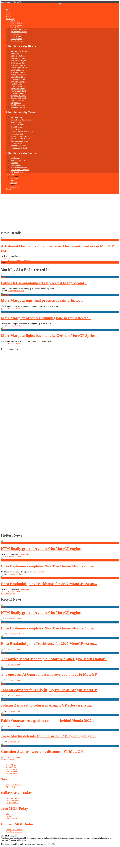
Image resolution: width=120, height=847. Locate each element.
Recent (8, 17)
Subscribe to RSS (12, 803)
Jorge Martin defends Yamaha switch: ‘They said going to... (48, 736)
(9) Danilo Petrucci (18, 58)
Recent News (11, 767)
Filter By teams (11, 771)
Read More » (25, 554)
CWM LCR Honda (18, 125)
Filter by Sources (16, 27)
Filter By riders (11, 769)
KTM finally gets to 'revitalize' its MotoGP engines (41, 548)
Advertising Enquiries (14, 832)
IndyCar (13, 183)
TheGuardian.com (17, 172)
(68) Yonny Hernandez (19, 98)
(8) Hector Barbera (17, 56)
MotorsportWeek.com (19, 167)
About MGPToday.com (14, 785)
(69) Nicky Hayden (18, 100)
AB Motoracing (16, 117)
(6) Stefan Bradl (16, 54)
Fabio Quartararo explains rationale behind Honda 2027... (47, 720)
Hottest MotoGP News (19, 29)
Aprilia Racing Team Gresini (21, 120)
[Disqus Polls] (60, 383)
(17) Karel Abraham (18, 63)
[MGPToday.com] (60, 4)
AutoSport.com (16, 158)
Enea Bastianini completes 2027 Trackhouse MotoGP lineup (48, 566)
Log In (8, 816)
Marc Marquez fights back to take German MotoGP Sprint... (49, 335)
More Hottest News (8, 594)
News (12, 21)
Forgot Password (12, 818)
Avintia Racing (16, 122)
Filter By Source (12, 773)
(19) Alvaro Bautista (18, 65)
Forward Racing (17, 134)
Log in (3, 2)
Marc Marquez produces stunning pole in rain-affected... (46, 318)
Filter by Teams (16, 25)
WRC (12, 181)
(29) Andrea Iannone (18, 72)
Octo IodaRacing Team (19, 141)
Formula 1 (14, 178)
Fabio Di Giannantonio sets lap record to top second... (44, 283)
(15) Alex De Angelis (18, 61)
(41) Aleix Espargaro (18, 82)
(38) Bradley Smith (18, 79)
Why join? (16, 2)
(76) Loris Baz (16, 103)
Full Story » (5, 258)
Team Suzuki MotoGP (19, 148)
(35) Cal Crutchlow (18, 77)
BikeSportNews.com (18, 160)
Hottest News (11, 765)
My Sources (15, 34)
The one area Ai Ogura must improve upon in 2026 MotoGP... (50, 674)
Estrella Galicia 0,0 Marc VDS (22, 132)
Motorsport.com (16, 165)
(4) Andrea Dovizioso (19, 51)
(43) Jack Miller (16, 84)
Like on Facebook (12, 800)
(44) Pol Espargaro (17, 86)
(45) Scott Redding (18, 89)
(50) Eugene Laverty (18, 93)
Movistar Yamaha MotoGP (20, 139)
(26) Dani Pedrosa (17, 70)
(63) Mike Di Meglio (18, 96)
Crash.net (14, 163)
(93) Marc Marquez (18, 105)
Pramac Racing (16, 143)
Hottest (8, 14)
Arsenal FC (14, 187)
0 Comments (25, 260)
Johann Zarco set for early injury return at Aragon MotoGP (49, 690)
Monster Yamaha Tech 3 (19, 136)
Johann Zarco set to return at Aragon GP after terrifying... (47, 705)
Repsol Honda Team (18, 146)
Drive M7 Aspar (17, 127)
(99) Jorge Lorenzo (18, 107)
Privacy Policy (11, 787)
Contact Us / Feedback (14, 830)
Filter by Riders (16, 23)
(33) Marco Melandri (18, 75)
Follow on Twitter (12, 798)
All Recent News (7, 759)
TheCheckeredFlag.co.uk (20, 170)
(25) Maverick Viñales (19, 68)
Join (9, 2)
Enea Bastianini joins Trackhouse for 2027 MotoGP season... (49, 584)
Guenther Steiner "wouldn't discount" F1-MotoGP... (43, 751)
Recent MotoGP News (19, 32)
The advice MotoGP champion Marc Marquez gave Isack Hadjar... (54, 659)
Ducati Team (15, 129)
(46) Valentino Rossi (18, 91)
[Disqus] (59, 441)
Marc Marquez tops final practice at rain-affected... (42, 300)
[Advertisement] (60, 211)
